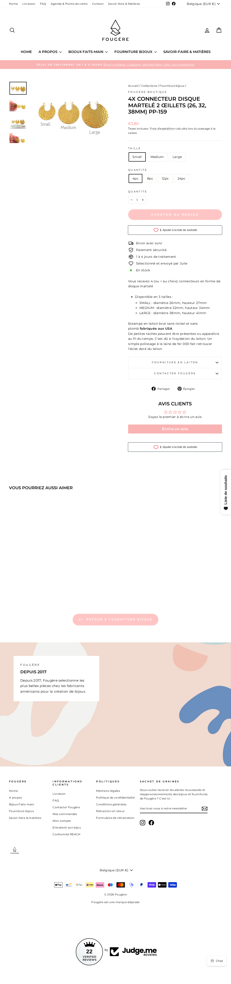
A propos (48, 52)
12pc (165, 178)
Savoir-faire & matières (186, 52)
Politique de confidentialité (115, 797)
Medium (157, 157)
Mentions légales (108, 790)
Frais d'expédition (162, 128)
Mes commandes (65, 814)
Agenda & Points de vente (69, 3)
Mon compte (62, 820)
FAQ (43, 3)
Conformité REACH (67, 834)
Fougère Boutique (147, 92)
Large (177, 157)
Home (13, 3)
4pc (135, 178)
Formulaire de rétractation (115, 818)
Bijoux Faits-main (86, 52)
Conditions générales (111, 804)
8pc (150, 178)
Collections (149, 85)
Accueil (133, 85)
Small (137, 157)
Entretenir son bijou (67, 827)
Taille (134, 148)
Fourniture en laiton (175, 362)
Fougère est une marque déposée (115, 902)
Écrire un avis (175, 429)
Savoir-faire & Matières (124, 3)
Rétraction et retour (110, 811)
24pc (181, 178)
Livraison (28, 3)
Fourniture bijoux (133, 52)
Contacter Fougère (175, 373)
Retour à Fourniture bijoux (118, 619)
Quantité (137, 169)
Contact (98, 3)
